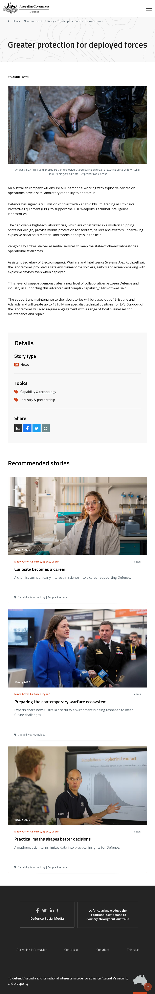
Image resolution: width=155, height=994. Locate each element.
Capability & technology (38, 391)
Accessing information (32, 949)
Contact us (71, 949)
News (50, 21)
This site (133, 949)
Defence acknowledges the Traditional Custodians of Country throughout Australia (107, 915)
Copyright (103, 949)
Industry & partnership (37, 400)
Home (16, 21)
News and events (33, 21)
